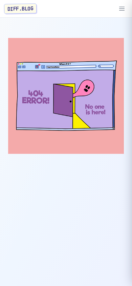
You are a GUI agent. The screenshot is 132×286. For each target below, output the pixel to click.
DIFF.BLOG (20, 8)
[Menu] (122, 9)
